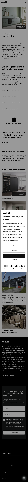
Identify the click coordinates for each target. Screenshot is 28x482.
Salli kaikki (14, 255)
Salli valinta (14, 250)
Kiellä (14, 245)
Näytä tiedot (14, 259)
